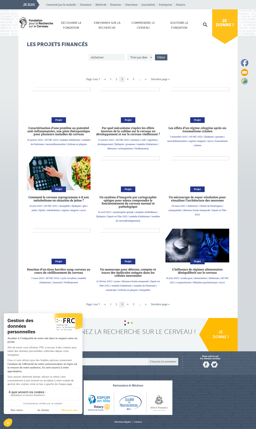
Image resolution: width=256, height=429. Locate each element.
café (143, 140)
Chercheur (131, 4)
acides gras (186, 278)
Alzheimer (192, 206)
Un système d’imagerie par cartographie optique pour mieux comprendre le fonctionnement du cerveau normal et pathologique (128, 201)
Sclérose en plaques (77, 144)
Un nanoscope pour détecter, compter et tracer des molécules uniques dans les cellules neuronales (128, 272)
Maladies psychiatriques (205, 282)
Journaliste (148, 4)
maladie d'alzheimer (70, 140)
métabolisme (53, 210)
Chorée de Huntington (211, 206)
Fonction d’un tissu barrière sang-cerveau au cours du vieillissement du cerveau (58, 271)
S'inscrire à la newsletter (163, 361)
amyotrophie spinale (123, 212)
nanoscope (111, 290)
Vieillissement (142, 148)
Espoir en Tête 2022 (117, 216)
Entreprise (165, 4)
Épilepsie (119, 144)
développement (105, 144)
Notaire (180, 4)
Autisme (135, 140)
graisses (220, 136)
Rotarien (115, 4)
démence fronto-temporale (196, 210)
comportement (184, 282)
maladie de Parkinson (145, 285)
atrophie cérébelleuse (146, 212)
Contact (138, 422)
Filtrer (161, 57)
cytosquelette (174, 210)
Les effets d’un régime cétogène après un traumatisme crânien (197, 129)
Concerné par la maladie (61, 4)
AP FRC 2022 (196, 136)
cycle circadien (68, 278)
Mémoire (112, 148)
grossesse (130, 144)
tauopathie (145, 290)
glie (85, 206)
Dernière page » (160, 79)
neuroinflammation (55, 144)
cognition (152, 140)
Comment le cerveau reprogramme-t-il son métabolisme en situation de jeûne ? (58, 198)
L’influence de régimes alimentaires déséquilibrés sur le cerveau (197, 271)
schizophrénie (125, 148)
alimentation (200, 278)
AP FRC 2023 (51, 140)
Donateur (86, 4)
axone (117, 281)
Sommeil (57, 282)
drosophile (64, 206)
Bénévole (100, 4)
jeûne (34, 210)
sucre (210, 141)
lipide (42, 210)
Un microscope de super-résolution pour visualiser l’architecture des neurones (197, 198)
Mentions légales (122, 422)
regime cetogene (197, 141)
